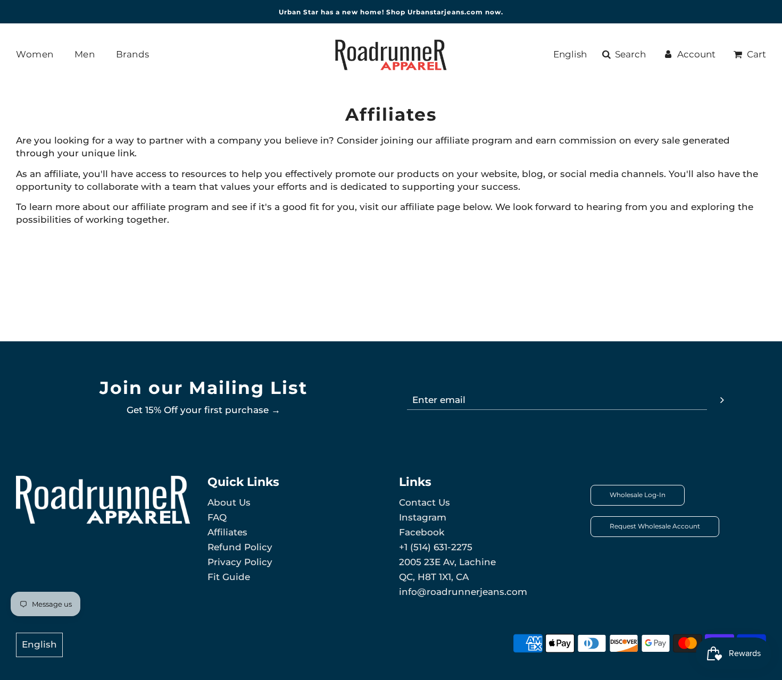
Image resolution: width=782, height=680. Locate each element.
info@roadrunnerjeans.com (463, 591)
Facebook (421, 532)
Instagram (422, 517)
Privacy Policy (239, 562)
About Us (229, 502)
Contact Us (424, 502)
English (570, 54)
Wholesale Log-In (637, 495)
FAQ (217, 517)
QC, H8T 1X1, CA (434, 577)
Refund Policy (239, 547)
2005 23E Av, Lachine (447, 562)
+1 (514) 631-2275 (435, 547)
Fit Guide (228, 577)
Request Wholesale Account (655, 526)
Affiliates (227, 532)
